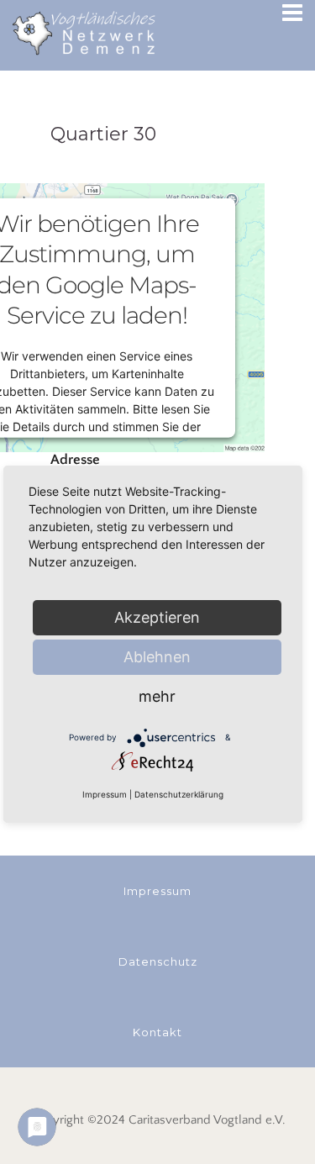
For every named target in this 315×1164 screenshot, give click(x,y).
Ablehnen (157, 657)
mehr (157, 696)
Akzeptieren (157, 617)
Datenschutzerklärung (178, 794)
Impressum (104, 794)
